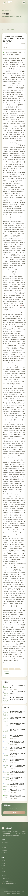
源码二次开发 (4, 850)
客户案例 (3, 863)
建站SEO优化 (4, 852)
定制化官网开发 (4, 845)
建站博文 (3, 868)
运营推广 (18, 669)
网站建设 (6, 669)
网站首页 (3, 860)
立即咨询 (14, 812)
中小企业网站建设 (5, 842)
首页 (2, 29)
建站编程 (12, 669)
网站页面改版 (4, 847)
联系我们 (3, 871)
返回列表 (7, 673)
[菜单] (23, 2)
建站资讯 (7, 29)
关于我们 (9, 893)
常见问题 (14, 893)
